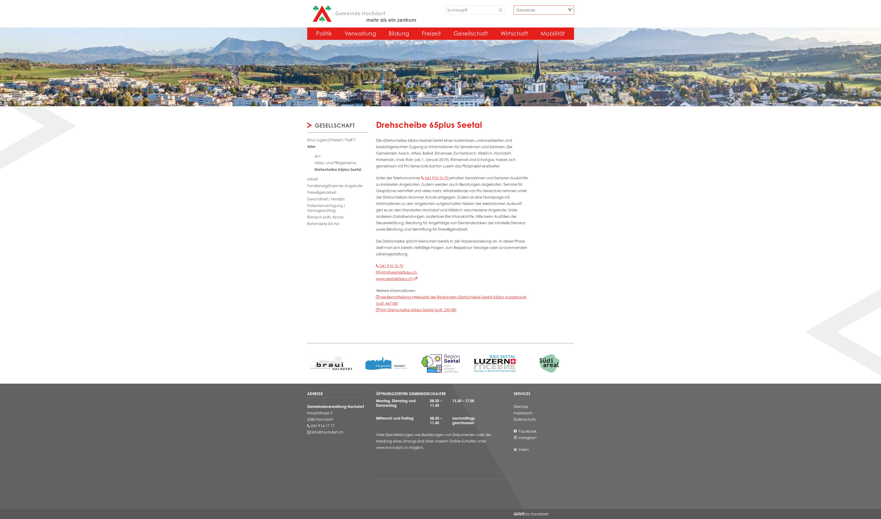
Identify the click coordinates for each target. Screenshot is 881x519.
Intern (524, 449)
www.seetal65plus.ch (394, 278)
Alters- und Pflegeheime (335, 163)
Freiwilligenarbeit (321, 192)
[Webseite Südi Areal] (549, 363)
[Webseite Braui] (331, 363)
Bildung (399, 33)
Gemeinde (525, 10)
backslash (540, 514)
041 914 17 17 (323, 425)
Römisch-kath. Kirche (325, 217)
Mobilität (553, 33)
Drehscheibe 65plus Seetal (338, 169)
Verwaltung (360, 33)
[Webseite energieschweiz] (386, 363)
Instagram (528, 437)
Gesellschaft (471, 33)
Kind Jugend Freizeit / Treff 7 (331, 140)
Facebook (528, 431)
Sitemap (521, 406)
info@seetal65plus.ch (399, 272)
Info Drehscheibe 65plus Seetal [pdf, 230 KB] (418, 310)
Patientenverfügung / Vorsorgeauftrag (326, 208)
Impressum (523, 413)
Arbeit (312, 179)
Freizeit (431, 33)
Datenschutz (525, 419)
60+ (318, 156)
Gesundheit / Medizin (326, 199)
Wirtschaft (514, 33)
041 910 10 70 (437, 178)
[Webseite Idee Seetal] (440, 363)
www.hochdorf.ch (392, 447)
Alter (311, 146)
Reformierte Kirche (323, 223)
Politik (324, 33)
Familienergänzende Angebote (334, 185)
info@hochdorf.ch (327, 432)
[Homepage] (364, 13)
